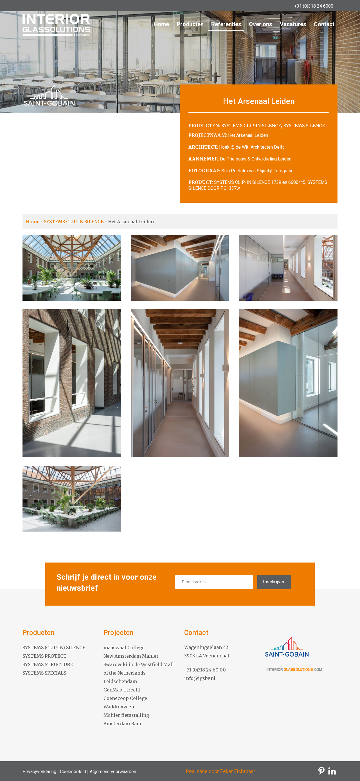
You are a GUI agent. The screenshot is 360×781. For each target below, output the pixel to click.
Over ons (260, 24)
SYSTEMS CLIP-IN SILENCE (251, 125)
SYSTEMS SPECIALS (44, 673)
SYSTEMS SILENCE (304, 125)
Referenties (226, 24)
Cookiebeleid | (74, 771)
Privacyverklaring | (40, 771)
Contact (324, 24)
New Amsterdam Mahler (131, 656)
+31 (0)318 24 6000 (313, 6)
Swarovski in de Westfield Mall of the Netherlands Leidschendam (139, 673)
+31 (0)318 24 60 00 (205, 670)
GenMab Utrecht (122, 690)
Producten (190, 24)
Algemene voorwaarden (112, 771)
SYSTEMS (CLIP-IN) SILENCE (53, 647)
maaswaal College (124, 647)
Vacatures (293, 24)
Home (161, 24)
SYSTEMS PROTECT (44, 656)
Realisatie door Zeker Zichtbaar (220, 771)
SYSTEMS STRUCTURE (47, 664)
